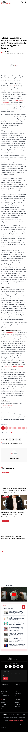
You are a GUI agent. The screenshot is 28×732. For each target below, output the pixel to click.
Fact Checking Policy (17, 725)
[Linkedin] (21, 666)
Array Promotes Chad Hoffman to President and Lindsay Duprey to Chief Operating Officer (13, 537)
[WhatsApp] (16, 439)
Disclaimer (17, 706)
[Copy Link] (19, 439)
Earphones (17, 686)
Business (3, 702)
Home (2, 5)
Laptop (16, 689)
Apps (2, 693)
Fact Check (3, 704)
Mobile (16, 691)
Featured (3, 708)
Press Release (8, 5)
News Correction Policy (6, 725)
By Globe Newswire (10, 52)
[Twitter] (10, 666)
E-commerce (4, 691)
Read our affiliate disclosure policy (16, 720)
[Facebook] (6, 439)
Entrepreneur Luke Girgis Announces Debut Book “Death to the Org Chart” (12, 513)
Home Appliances (5, 695)
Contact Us (17, 704)
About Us (17, 702)
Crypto (2, 706)
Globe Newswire (14, 459)
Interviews (3, 686)
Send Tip (5, 678)
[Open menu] (25, 2)
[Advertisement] (14, 21)
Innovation (3, 689)
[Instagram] (14, 666)
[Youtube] (17, 666)
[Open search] (22, 2)
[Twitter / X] (10, 439)
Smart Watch (18, 693)
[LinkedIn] (13, 439)
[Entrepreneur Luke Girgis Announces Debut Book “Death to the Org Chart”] (14, 502)
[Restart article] (2, 432)
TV (15, 695)
